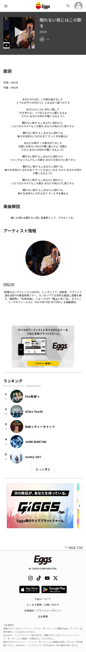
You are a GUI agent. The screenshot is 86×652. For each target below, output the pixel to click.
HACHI (43, 31)
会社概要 (43, 616)
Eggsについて (43, 598)
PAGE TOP (75, 548)
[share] (42, 39)
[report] (48, 39)
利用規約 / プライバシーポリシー (43, 610)
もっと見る (43, 469)
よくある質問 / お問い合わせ (43, 604)
